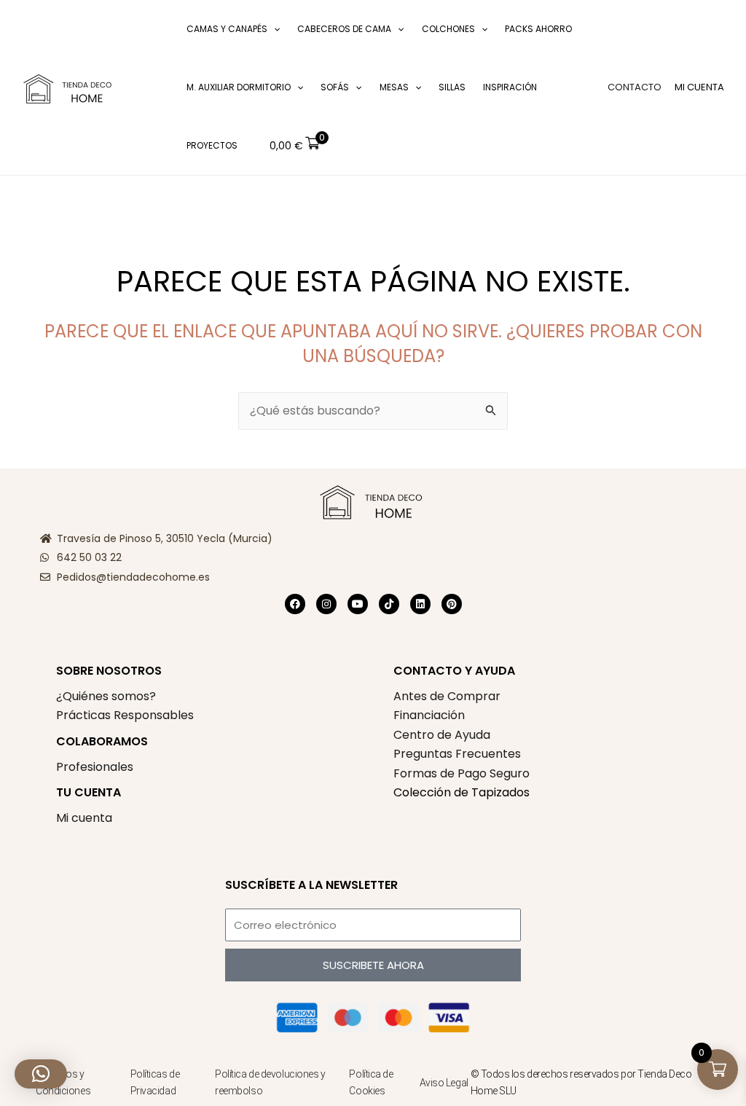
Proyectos (211, 145)
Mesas (394, 87)
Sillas (452, 87)
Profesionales (94, 766)
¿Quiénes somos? (106, 696)
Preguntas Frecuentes (457, 753)
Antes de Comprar (446, 696)
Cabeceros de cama (344, 29)
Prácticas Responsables (125, 715)
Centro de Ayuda (441, 734)
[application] (273, 29)
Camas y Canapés (226, 29)
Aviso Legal (444, 1083)
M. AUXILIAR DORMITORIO (238, 87)
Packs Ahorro (538, 29)
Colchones (448, 29)
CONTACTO (634, 87)
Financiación (429, 715)
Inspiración (510, 87)
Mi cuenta (84, 817)
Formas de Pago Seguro (461, 773)
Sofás (335, 87)
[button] (156, 88)
